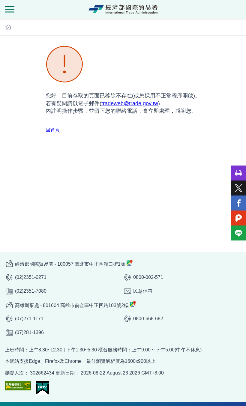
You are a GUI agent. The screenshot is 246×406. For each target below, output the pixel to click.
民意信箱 (142, 291)
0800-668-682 (148, 318)
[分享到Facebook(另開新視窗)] (238, 203)
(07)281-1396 (29, 332)
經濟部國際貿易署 (123, 9)
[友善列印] (238, 173)
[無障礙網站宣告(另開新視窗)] (18, 385)
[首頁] (8, 27)
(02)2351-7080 (30, 291)
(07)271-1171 (29, 318)
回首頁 (53, 130)
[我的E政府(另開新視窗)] (42, 388)
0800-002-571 (148, 277)
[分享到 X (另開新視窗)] (238, 188)
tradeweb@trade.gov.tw (129, 103)
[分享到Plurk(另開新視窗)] (238, 217)
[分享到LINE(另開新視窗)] (238, 232)
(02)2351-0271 (30, 277)
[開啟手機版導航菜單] (9, 9)
